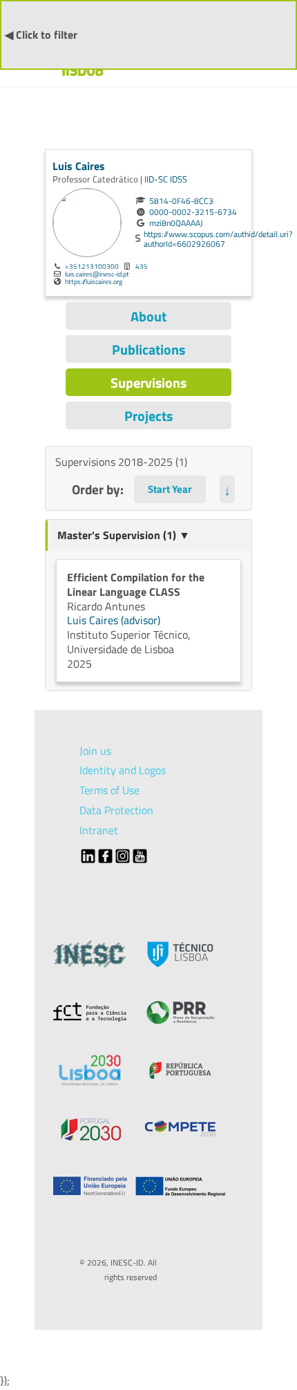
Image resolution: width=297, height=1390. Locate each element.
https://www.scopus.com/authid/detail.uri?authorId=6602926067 (218, 239)
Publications (148, 349)
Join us (95, 750)
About (148, 316)
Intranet (98, 830)
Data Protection (116, 810)
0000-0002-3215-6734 (193, 212)
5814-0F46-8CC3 (181, 201)
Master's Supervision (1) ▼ (123, 535)
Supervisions (148, 382)
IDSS (178, 179)
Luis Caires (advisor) (113, 620)
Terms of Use (109, 790)
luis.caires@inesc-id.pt (97, 273)
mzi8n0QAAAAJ (175, 223)
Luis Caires (78, 166)
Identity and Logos (122, 770)
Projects (148, 415)
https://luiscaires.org (93, 281)
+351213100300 (92, 266)
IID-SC (157, 179)
